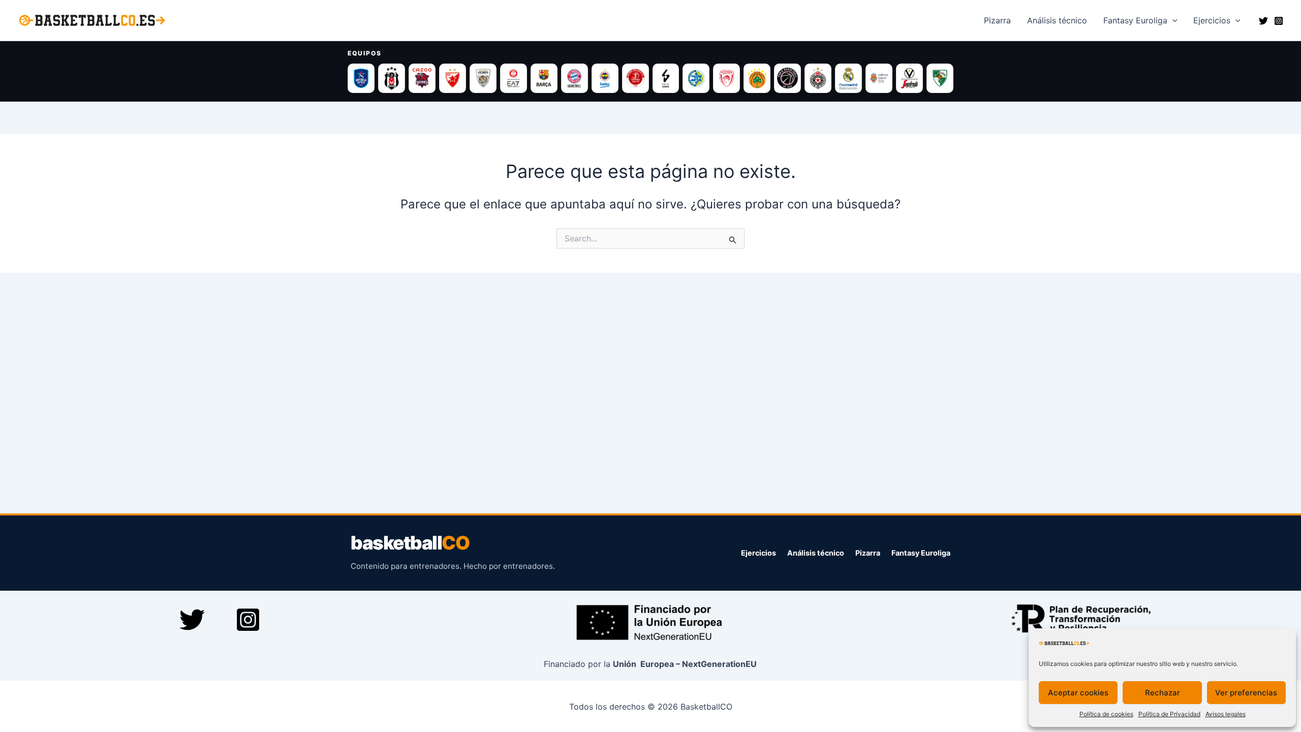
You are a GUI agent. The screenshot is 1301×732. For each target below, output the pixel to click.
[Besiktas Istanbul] (391, 78)
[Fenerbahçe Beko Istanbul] (605, 78)
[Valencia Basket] (878, 78)
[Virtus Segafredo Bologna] (909, 78)
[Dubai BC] (483, 78)
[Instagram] (1278, 20)
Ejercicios (1211, 20)
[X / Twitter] (1263, 20)
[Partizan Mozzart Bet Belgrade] (817, 78)
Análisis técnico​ (1057, 20)
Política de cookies (1106, 714)
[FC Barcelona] (544, 78)
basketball (410, 543)
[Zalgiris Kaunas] (939, 78)
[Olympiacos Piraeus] (726, 78)
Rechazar (1162, 692)
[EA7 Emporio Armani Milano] (513, 78)
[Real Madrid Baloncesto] (848, 78)
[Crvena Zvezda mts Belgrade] (452, 78)
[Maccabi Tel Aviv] (696, 78)
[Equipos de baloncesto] (650, 78)
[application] (1172, 20)
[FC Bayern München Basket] (574, 78)
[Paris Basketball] (787, 78)
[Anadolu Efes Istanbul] (361, 78)
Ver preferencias (1246, 692)
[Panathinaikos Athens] (757, 78)
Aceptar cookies (1078, 692)
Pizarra (997, 20)
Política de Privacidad (1169, 714)
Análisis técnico (815, 552)
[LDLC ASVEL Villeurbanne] (666, 78)
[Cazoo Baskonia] (422, 78)
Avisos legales (1225, 714)
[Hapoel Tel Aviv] (635, 78)
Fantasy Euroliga (1135, 20)
